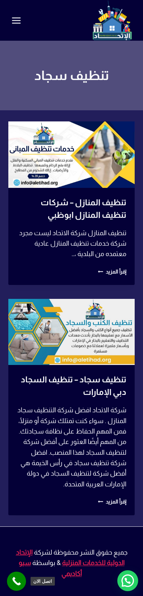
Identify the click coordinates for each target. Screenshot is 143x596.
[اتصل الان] (16, 581)
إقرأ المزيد (112, 272)
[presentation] (71, 154)
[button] (127, 580)
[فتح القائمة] (16, 20)
